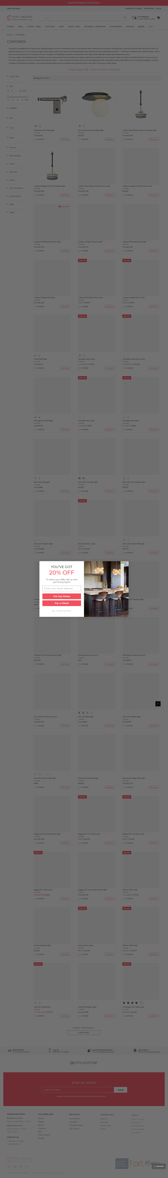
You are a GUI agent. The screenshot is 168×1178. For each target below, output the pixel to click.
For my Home (61, 596)
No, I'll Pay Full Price (61, 611)
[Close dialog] (125, 564)
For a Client (62, 603)
